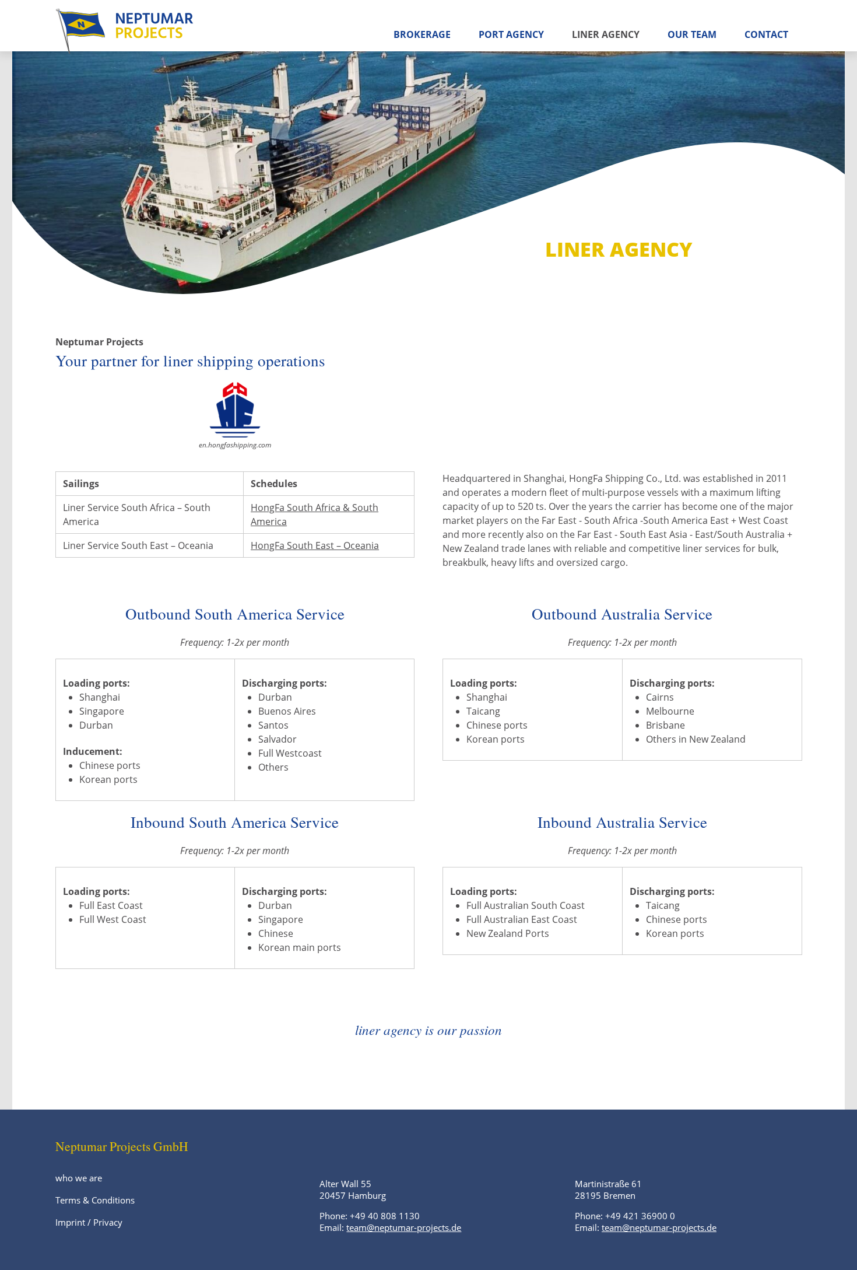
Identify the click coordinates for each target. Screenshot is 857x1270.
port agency (511, 34)
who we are (78, 1178)
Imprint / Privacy (88, 1222)
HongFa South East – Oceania (315, 545)
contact (766, 34)
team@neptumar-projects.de (403, 1227)
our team (692, 34)
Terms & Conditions (95, 1200)
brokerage (422, 34)
